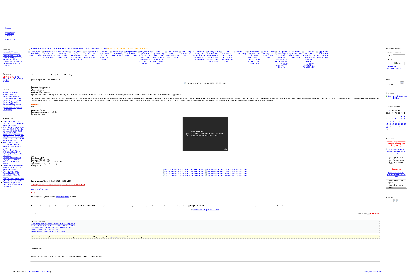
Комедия (13, 98)
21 (399, 124)
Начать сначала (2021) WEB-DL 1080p (45, 229)
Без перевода (7, 110)
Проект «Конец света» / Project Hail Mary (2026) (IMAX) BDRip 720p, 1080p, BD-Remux (13, 153)
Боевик (5, 92)
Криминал (7, 102)
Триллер (12, 92)
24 (387, 127)
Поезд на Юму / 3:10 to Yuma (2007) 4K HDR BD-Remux (13, 180)
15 (402, 121)
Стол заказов (10, 39)
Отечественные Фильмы (12, 56)
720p (18, 77)
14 (399, 121)
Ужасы (17, 92)
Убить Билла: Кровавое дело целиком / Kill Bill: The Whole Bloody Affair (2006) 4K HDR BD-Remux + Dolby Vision (13, 137)
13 (396, 121)
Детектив (6, 98)
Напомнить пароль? (394, 68)
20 (396, 124)
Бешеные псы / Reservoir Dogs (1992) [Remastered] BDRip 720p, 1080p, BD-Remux (12, 160)
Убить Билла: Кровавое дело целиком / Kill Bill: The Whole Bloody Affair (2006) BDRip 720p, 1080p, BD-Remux (13, 130)
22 (402, 124)
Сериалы (6, 58)
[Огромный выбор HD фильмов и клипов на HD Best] (396, 153)
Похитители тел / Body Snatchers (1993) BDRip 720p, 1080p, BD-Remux (13, 123)
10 (387, 121)
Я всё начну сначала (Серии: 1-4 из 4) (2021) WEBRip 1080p (53, 224)
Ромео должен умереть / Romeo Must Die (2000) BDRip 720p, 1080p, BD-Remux (12, 174)
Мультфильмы (16, 104)
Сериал (10, 106)
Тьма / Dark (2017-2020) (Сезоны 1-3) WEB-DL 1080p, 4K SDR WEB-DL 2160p (12, 145)
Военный (17, 100)
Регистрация (10, 32)
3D (15, 77)
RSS (6, 37)
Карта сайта (45, 271)
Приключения (17, 96)
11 (390, 121)
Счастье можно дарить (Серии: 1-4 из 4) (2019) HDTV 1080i (53, 225)
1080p (5, 79)
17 (387, 124)
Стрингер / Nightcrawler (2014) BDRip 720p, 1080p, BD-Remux (12, 184)
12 (393, 121)
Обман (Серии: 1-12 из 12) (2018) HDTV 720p (48, 231)
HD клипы (7, 59)
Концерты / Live (16, 58)
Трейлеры (14, 59)
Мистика (6, 94)
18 (390, 124)
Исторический (8, 100)
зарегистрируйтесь (62, 197)
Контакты (9, 36)
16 (405, 121)
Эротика (17, 106)
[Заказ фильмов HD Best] (205, 210)
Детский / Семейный (10, 103)
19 (393, 124)
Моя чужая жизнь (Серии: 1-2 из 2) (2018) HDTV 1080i (51, 227)
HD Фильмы (13, 52)
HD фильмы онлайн (10, 63)
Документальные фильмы (12, 61)
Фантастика (7, 96)
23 (405, 124)
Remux (10, 79)
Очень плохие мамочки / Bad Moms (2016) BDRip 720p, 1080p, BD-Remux (13, 167)
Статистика (9, 34)
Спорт (5, 106)
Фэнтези (13, 94)
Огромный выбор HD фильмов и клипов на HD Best (396, 175)
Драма (19, 98)
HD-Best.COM (33, 271)
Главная (8, 28)
